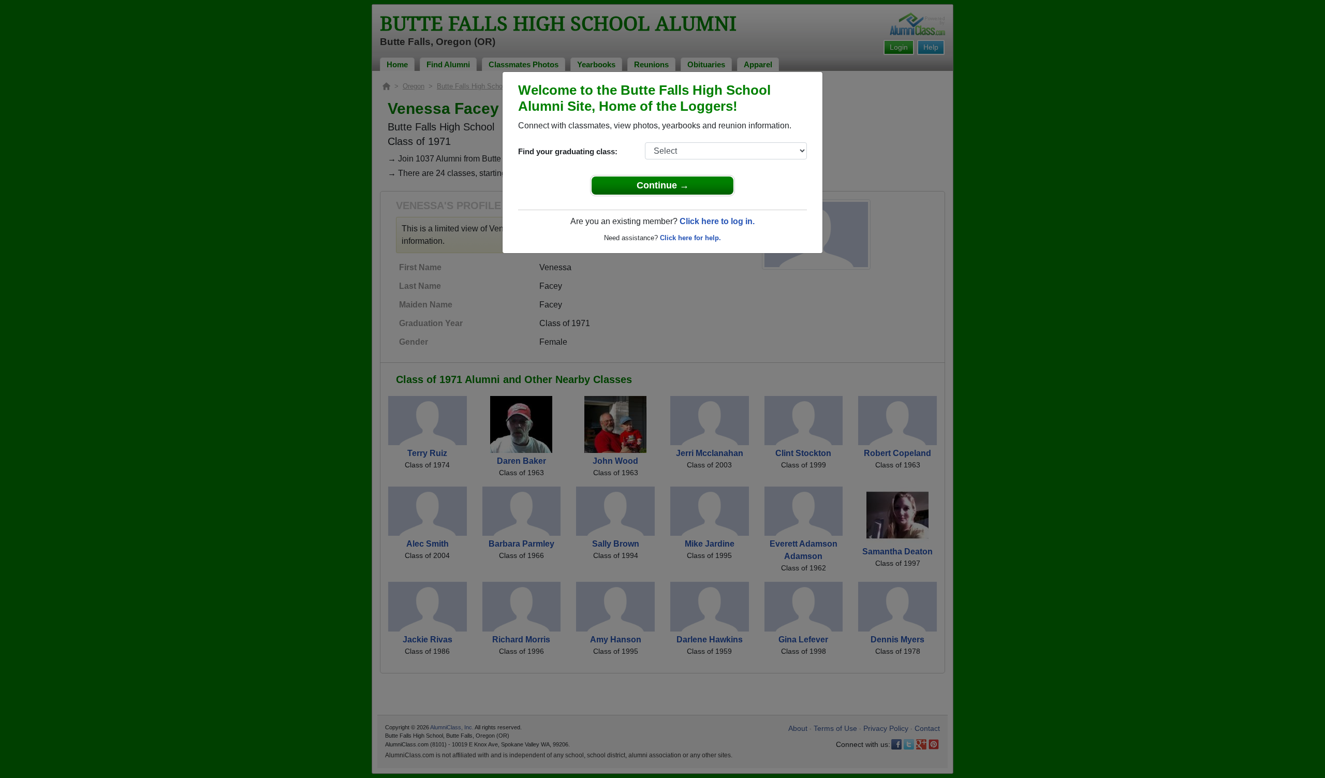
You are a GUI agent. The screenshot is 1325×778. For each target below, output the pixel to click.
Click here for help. (690, 238)
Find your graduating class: (567, 151)
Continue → (663, 185)
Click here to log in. (717, 221)
